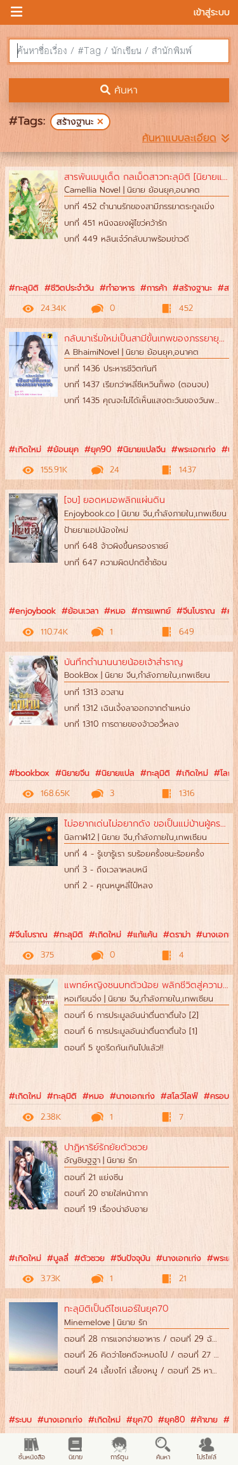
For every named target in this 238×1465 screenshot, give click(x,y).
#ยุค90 (97, 449)
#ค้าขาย (204, 1419)
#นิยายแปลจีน (141, 449)
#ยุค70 (139, 1419)
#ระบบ (20, 1419)
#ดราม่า (176, 934)
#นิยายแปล (115, 773)
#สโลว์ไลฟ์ (179, 1096)
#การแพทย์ (151, 611)
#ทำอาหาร (117, 288)
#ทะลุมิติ (24, 288)
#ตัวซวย (89, 1258)
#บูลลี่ (58, 1258)
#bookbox (29, 773)
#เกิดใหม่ (25, 449)
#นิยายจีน (72, 773)
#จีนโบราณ (195, 611)
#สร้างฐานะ (192, 288)
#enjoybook (32, 611)
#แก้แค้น (142, 934)
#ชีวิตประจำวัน (69, 288)
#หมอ (115, 611)
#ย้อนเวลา (80, 611)
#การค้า (153, 288)
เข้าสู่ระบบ (212, 12)
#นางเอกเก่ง (132, 1096)
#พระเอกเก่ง (193, 449)
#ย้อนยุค (63, 449)
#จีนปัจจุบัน (130, 1258)
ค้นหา (124, 90)
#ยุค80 (171, 1419)
